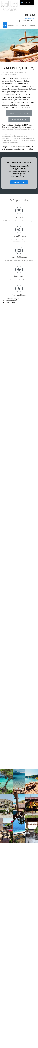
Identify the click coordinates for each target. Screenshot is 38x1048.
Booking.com (29, 18)
